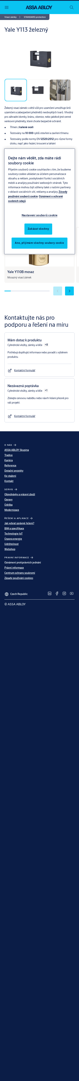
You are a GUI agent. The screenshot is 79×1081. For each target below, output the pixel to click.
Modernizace (11, 510)
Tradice (8, 455)
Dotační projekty (13, 470)
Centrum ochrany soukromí (19, 573)
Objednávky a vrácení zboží (19, 494)
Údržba (8, 504)
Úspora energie (13, 538)
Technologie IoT (13, 533)
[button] (35, 17)
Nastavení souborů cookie (40, 215)
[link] (13, 17)
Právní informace (14, 567)
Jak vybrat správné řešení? (19, 523)
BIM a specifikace (14, 528)
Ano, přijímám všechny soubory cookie (39, 243)
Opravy (8, 499)
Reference (10, 465)
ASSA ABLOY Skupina (16, 450)
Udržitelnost (11, 544)
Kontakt (8, 481)
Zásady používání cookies (18, 578)
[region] (39, 201)
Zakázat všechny (38, 229)
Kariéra (8, 460)
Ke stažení (10, 476)
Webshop (9, 549)
